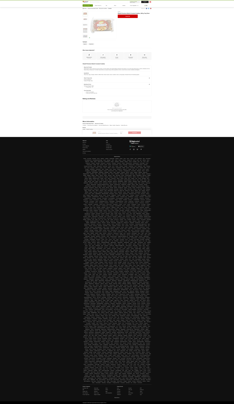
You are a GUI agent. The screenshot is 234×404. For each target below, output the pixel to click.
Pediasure (142, 389)
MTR (141, 388)
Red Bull (118, 389)
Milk (83, 389)
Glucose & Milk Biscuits (104, 125)
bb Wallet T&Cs (109, 147)
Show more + (117, 397)
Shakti (119, 11)
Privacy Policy (85, 147)
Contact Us (108, 144)
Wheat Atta (96, 388)
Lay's (141, 394)
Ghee (107, 388)
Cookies (85, 125)
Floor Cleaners (85, 392)
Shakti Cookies (89, 129)
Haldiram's (119, 394)
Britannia (118, 392)
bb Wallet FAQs (109, 145)
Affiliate (84, 149)
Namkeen (96, 391)
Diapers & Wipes (97, 394)
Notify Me (128, 16)
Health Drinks (96, 389)
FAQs (107, 142)
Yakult (141, 391)
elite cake (130, 389)
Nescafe (130, 388)
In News (84, 144)
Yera (129, 391)
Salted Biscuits (124, 125)
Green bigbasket (86, 145)
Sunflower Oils (85, 388)
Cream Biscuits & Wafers (92, 125)
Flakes (107, 389)
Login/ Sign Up (145, 2)
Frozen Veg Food (86, 394)
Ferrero (129, 394)
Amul (118, 388)
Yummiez (118, 391)
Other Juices (96, 392)
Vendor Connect (109, 149)
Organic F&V (85, 391)
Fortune (141, 392)
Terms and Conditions (87, 151)
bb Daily (84, 153)
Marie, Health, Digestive (115, 125)
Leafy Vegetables (109, 392)
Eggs (106, 391)
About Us (84, 142)
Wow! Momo (130, 392)
